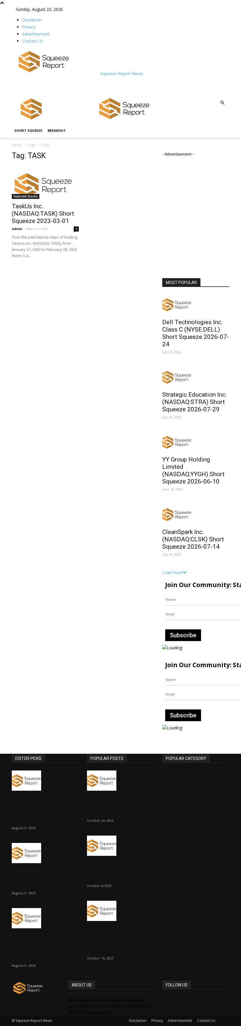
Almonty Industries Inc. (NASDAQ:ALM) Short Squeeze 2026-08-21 (43, 878)
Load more (172, 572)
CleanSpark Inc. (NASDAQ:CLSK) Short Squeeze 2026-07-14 (193, 539)
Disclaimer (32, 20)
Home (17, 145)
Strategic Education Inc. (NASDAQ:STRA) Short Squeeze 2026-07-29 (194, 402)
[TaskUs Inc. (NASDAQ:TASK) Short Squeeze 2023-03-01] (45, 182)
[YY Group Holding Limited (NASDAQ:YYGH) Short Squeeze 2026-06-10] (195, 442)
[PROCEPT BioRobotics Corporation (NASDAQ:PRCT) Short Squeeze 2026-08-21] (45, 918)
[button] (222, 103)
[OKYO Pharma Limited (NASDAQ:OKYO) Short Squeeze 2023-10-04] (120, 846)
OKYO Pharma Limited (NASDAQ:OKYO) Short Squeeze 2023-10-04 (118, 870)
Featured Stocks (26, 196)
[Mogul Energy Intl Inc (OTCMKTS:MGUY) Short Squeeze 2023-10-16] (120, 911)
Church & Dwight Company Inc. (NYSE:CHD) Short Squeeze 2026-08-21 (40, 809)
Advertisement (36, 34)
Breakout (57, 130)
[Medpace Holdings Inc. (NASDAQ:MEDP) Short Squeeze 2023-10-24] (120, 780)
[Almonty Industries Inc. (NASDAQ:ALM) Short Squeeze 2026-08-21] (45, 853)
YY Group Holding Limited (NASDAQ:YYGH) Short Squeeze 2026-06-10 (193, 470)
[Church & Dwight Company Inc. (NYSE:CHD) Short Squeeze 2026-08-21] (45, 780)
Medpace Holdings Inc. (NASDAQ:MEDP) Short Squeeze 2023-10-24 (119, 805)
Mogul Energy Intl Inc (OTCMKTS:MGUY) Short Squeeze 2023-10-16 (120, 939)
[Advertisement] (84, 85)
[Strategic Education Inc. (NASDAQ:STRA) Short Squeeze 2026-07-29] (195, 377)
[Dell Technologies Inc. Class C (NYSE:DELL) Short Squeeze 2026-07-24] (195, 305)
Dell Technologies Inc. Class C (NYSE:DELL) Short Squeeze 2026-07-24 (195, 333)
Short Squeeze (28, 130)
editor (17, 229)
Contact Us (32, 41)
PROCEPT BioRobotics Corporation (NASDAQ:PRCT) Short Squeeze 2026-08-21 (43, 946)
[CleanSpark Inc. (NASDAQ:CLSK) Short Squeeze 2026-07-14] (195, 514)
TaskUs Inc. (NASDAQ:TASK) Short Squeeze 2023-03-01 (43, 213)
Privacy (29, 27)
